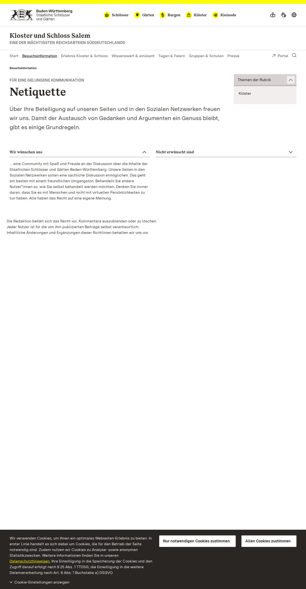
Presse (233, 56)
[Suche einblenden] (294, 55)
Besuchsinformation (39, 56)
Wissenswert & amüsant (133, 56)
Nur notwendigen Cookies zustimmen (196, 541)
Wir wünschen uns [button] (26, 152)
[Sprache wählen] (294, 15)
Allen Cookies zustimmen (268, 541)
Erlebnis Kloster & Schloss (84, 56)
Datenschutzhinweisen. (30, 561)
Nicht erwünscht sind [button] (175, 152)
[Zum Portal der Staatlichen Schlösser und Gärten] (41, 15)
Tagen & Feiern (171, 56)
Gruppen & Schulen (206, 56)
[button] (265, 80)
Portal (283, 56)
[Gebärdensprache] (283, 15)
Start (14, 56)
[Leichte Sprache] (272, 15)
